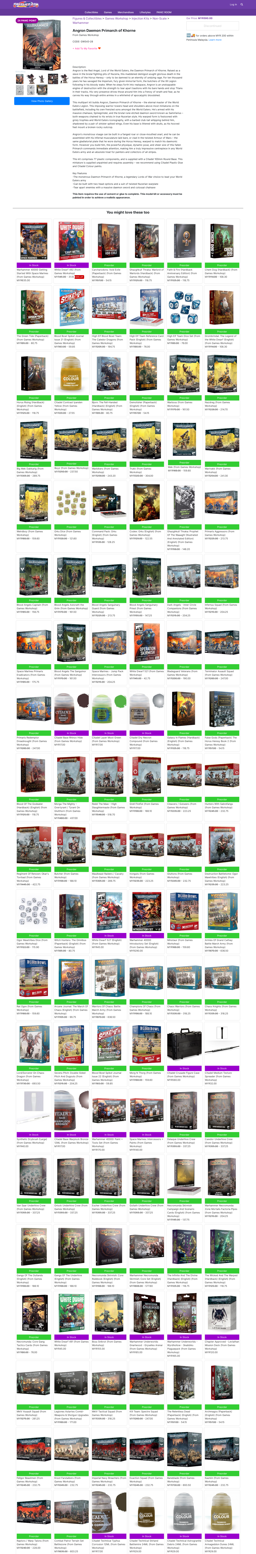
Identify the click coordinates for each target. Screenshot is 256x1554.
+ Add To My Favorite (87, 48)
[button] (242, 4)
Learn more (215, 39)
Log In (233, 4)
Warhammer (81, 23)
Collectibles (91, 12)
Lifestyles (145, 12)
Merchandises (126, 12)
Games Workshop (116, 18)
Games (108, 12)
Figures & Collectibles (87, 18)
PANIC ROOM (164, 12)
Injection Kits (140, 18)
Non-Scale (160, 18)
